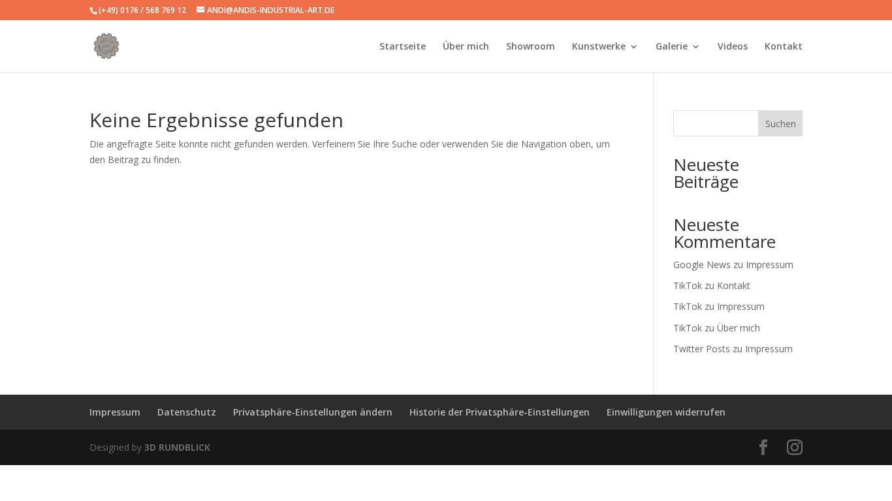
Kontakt (784, 47)
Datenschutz (186, 412)
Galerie (672, 47)
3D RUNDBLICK (177, 447)
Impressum (769, 264)
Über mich (466, 47)
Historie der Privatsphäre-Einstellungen (499, 412)
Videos (733, 47)
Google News (702, 264)
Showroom (530, 47)
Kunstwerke (599, 47)
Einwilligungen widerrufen (666, 412)
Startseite (402, 47)
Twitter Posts (701, 348)
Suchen (780, 123)
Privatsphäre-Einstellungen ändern (312, 412)
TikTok (687, 285)
